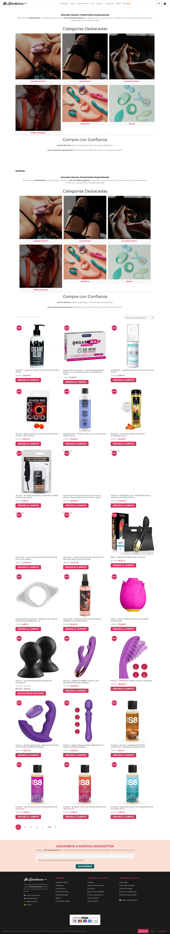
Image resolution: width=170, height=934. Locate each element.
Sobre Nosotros (92, 901)
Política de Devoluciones (128, 895)
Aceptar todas (143, 931)
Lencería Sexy (60, 888)
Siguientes (55, 827)
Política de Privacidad (126, 885)
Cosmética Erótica (62, 892)
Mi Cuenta (91, 888)
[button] (159, 3)
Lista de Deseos (92, 898)
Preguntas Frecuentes (95, 885)
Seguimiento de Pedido (95, 892)
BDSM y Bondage (62, 895)
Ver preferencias (162, 931)
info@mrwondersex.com (129, 900)
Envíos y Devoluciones (95, 895)
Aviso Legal (123, 882)
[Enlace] (16, 3)
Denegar (152, 931)
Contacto (90, 882)
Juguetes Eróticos (62, 882)
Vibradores (59, 885)
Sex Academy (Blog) (63, 901)
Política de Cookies (126, 888)
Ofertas (58, 898)
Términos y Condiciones (127, 892)
